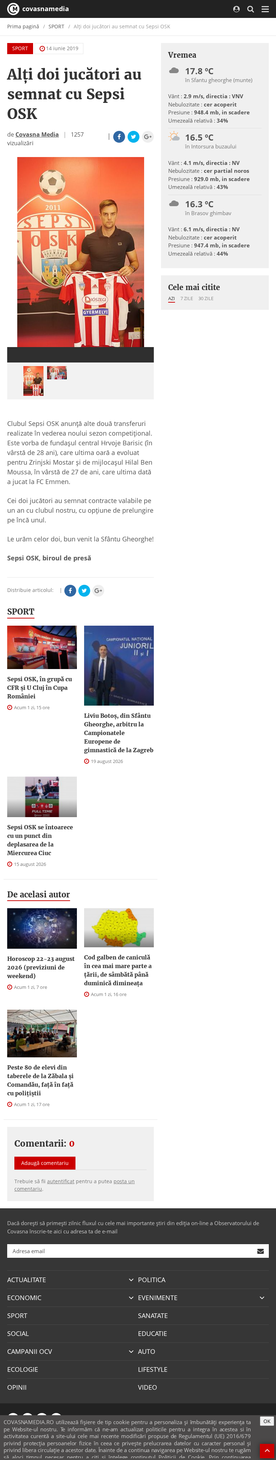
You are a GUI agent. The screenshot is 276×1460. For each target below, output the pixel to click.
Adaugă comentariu (45, 1163)
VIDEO (147, 1387)
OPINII (17, 1387)
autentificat (60, 1181)
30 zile (205, 298)
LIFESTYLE (152, 1369)
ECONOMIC (24, 1297)
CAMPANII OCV (29, 1351)
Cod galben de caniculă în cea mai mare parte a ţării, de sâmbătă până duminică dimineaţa (118, 970)
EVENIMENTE (158, 1297)
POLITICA (151, 1279)
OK (267, 1421)
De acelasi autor (38, 895)
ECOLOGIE (22, 1369)
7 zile (186, 298)
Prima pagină (23, 26)
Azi (171, 298)
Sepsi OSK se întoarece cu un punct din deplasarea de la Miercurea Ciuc (40, 840)
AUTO (146, 1351)
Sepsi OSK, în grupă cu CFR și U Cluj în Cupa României (39, 688)
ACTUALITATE (26, 1279)
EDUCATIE (152, 1333)
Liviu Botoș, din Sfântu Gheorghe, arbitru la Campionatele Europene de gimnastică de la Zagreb (118, 733)
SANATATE (153, 1315)
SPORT (56, 26)
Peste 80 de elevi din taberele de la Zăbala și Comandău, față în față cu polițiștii (40, 1080)
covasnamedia (44, 8)
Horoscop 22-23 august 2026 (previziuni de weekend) (41, 967)
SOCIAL (18, 1333)
